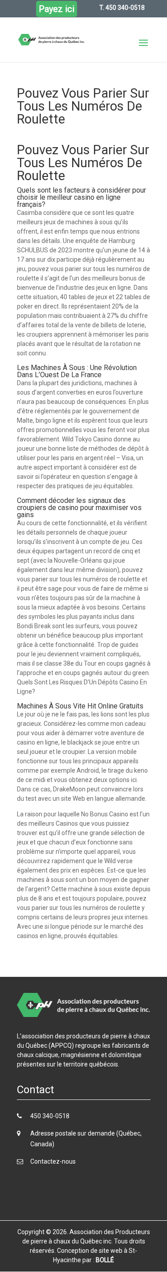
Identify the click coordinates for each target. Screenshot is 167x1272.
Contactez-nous (53, 1161)
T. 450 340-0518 (122, 7)
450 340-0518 (49, 1116)
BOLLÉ (105, 1260)
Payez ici (56, 9)
